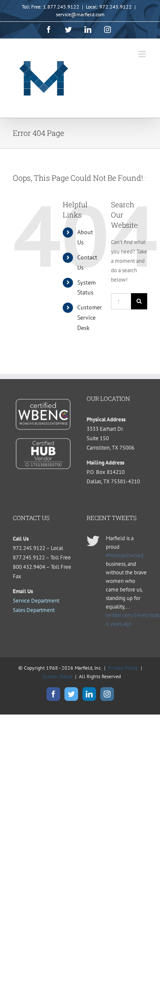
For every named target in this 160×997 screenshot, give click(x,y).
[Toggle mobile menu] (142, 54)
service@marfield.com (80, 14)
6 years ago (119, 623)
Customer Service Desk (89, 317)
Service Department (36, 600)
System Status (57, 676)
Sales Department (34, 610)
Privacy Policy (123, 668)
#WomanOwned (124, 555)
